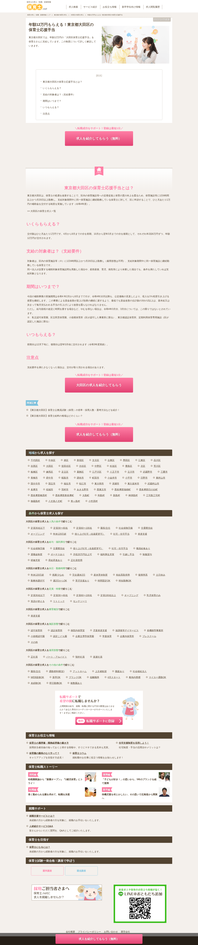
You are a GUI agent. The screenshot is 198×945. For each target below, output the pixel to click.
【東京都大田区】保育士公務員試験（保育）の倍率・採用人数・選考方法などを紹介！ (74, 410)
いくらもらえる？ (52, 88)
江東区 (141, 460)
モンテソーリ (80, 601)
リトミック (59, 601)
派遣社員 (97, 657)
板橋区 (34, 472)
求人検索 (73, 7)
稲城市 (49, 489)
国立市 (51, 483)
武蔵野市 (147, 472)
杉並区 (113, 466)
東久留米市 (133, 483)
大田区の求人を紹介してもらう (99, 385)
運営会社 (125, 931)
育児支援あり (82, 580)
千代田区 (35, 460)
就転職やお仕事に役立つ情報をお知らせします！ (97, 755)
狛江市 (82, 483)
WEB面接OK (37, 677)
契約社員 (80, 657)
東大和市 (99, 483)
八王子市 (114, 472)
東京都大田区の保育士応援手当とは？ (62, 82)
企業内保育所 (127, 636)
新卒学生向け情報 (131, 7)
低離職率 (94, 677)
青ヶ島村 (75, 501)
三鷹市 (164, 472)
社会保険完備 (126, 528)
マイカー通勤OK (157, 677)
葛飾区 (80, 472)
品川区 (157, 460)
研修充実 (35, 560)
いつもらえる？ (51, 107)
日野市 (144, 478)
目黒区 (34, 466)
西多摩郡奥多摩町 (64, 495)
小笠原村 (93, 501)
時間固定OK (104, 580)
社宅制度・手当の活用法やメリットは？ (140, 745)
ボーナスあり (58, 554)
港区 (66, 460)
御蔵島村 (35, 501)
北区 (143, 466)
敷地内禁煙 (134, 677)
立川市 (131, 472)
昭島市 (64, 478)
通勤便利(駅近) (56, 671)
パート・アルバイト (56, 657)
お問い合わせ (111, 931)
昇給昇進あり (55, 560)
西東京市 (101, 489)
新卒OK (56, 677)
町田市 (95, 478)
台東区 (111, 460)
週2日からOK (60, 580)
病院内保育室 (78, 630)
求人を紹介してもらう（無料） (99, 138)
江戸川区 (96, 472)
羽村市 (64, 489)
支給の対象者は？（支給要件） (59, 94)
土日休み (160, 575)
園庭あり (119, 671)
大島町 (85, 495)
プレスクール (149, 636)
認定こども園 (60, 636)
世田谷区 (66, 466)
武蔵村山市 (153, 483)
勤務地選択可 (38, 580)
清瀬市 (115, 483)
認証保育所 (56, 630)
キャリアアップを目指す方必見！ (46, 755)
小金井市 (112, 478)
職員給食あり (143, 548)
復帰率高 (143, 575)
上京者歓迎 (101, 671)
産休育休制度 (101, 575)
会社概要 (70, 931)
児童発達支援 (100, 630)
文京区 (95, 460)
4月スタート (114, 677)
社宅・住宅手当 (121, 534)
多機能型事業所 (155, 630)
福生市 (67, 483)
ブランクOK (75, 677)
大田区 (49, 466)
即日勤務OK (55, 683)
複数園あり (76, 683)
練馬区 (49, 472)
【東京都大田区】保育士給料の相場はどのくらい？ (56, 416)
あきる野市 (82, 489)
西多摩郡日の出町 (148, 489)
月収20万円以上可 (82, 554)
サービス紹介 (90, 7)
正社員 (34, 657)
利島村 (101, 495)
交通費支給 (147, 528)
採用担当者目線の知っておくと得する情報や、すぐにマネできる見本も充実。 (69, 745)
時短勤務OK (125, 580)
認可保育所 (36, 630)
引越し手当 (128, 554)
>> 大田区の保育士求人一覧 (41, 211)
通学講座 (47, 871)
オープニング (38, 534)
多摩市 (34, 489)
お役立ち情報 (110, 7)
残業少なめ (58, 575)
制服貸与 (147, 554)
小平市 (128, 478)
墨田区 (126, 460)
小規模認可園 (38, 636)
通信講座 (81, 871)
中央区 (51, 460)
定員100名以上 (108, 595)
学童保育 (107, 636)
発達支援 (142, 534)
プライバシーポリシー (89, 931)
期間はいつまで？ (52, 101)
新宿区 (80, 460)
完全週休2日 (78, 575)
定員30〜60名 (60, 528)
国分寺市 (35, 483)
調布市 (80, 478)
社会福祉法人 (140, 671)
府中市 (49, 478)
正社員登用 (76, 560)
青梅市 (34, 478)
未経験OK (36, 683)
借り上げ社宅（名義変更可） (90, 534)
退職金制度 (36, 554)
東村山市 (160, 478)
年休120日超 (59, 534)
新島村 (116, 495)
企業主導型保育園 (84, 636)
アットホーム (80, 671)
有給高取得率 (123, 575)
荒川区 (157, 466)
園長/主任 (105, 528)
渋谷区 (82, 466)
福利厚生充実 (107, 554)
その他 (34, 642)
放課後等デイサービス (127, 630)
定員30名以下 (38, 528)
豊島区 (128, 466)
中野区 (98, 466)
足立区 (64, 472)
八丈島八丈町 (55, 501)
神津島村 (133, 495)
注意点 (46, 113)
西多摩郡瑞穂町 (123, 489)
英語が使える (38, 601)
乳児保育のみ (154, 595)
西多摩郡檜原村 (39, 495)
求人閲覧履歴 (153, 7)
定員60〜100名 (84, 528)
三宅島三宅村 (153, 495)
